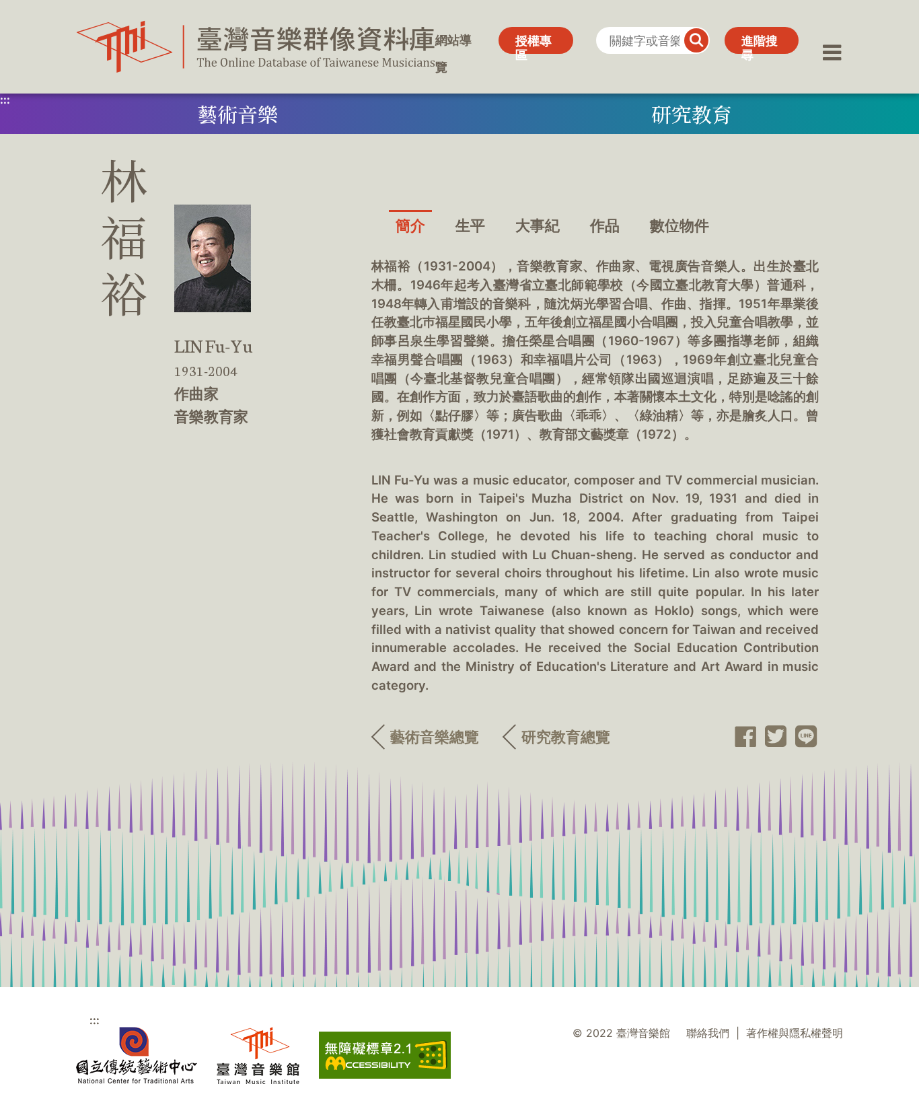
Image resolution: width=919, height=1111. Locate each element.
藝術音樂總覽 (434, 737)
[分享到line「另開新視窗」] (802, 737)
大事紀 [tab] (537, 225)
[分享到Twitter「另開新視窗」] (772, 736)
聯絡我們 (707, 1033)
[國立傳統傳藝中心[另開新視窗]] (136, 1055)
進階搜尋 (759, 44)
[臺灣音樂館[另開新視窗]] (258, 1055)
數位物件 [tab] (679, 225)
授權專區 (533, 44)
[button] (832, 40)
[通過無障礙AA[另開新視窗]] (385, 1055)
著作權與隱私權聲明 (794, 1033)
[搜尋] (696, 40)
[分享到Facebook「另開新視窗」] (741, 737)
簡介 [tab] (410, 225)
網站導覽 (453, 43)
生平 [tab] (470, 225)
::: (407, 40)
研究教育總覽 (565, 737)
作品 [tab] (605, 225)
